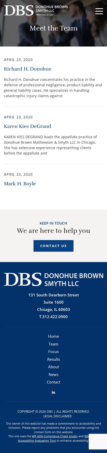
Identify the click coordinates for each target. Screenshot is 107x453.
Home (53, 336)
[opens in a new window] (53, 392)
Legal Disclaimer (57, 416)
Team (53, 344)
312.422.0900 (55, 316)
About (53, 366)
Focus (53, 351)
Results (53, 359)
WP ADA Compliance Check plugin (55, 436)
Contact (53, 382)
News (53, 374)
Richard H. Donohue (27, 69)
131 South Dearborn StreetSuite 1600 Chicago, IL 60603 (53, 302)
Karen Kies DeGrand (27, 126)
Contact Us (53, 245)
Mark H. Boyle (20, 184)
